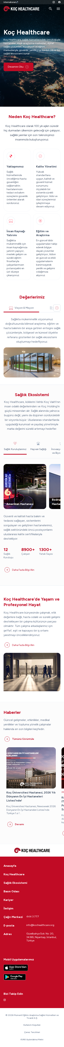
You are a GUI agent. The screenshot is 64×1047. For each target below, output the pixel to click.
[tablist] (32, 307)
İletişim (8, 908)
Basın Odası (11, 891)
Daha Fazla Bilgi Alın (23, 569)
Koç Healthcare (14, 874)
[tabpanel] (32, 347)
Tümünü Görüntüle (23, 738)
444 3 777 (32, 916)
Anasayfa (10, 865)
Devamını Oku (15, 66)
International (10, 2)
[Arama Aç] (50, 9)
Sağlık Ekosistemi (15, 883)
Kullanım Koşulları (32, 1025)
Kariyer (9, 900)
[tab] (21, 308)
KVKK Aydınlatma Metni (32, 1039)
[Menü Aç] (58, 9)
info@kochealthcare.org (40, 925)
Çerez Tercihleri (32, 1032)
